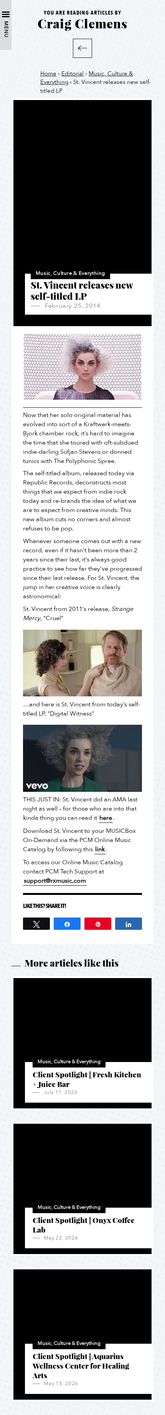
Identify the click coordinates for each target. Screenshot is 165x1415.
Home (48, 73)
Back (82, 48)
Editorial (72, 73)
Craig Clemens (82, 23)
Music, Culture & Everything (70, 273)
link (100, 849)
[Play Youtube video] (82, 663)
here (105, 818)
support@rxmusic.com (55, 881)
